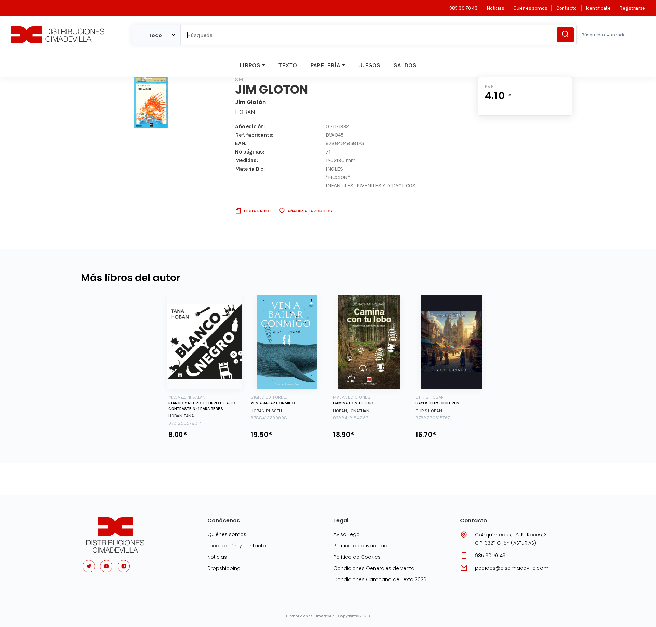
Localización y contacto (236, 545)
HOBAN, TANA (181, 415)
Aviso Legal (347, 534)
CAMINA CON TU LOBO (354, 403)
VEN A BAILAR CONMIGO (273, 403)
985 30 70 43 (463, 8)
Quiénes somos (530, 8)
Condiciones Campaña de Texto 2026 (379, 579)
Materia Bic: (249, 168)
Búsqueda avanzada (603, 35)
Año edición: (250, 126)
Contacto (566, 8)
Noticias (495, 8)
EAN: (240, 143)
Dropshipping (224, 568)
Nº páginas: (249, 151)
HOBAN (245, 112)
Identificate (598, 8)
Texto (287, 65)
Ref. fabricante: (254, 135)
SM (239, 79)
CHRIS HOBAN (428, 410)
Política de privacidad (360, 545)
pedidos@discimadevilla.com (511, 567)
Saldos (405, 65)
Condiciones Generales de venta (373, 568)
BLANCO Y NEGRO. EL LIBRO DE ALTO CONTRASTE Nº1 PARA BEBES (201, 406)
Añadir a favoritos (309, 210)
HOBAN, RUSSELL (267, 410)
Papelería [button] (325, 65)
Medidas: (246, 160)
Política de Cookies (357, 556)
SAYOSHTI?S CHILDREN (437, 403)
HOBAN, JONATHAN (351, 410)
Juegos (369, 65)
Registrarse (632, 8)
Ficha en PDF (258, 210)
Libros (250, 65)
